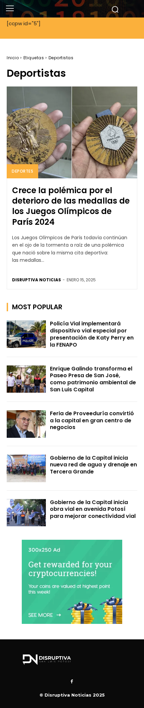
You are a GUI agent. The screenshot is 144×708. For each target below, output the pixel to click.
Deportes (22, 171)
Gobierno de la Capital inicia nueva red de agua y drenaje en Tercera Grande (93, 465)
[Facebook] (72, 682)
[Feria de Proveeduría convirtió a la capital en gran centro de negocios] (26, 424)
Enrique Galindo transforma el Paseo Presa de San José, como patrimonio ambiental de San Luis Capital (93, 379)
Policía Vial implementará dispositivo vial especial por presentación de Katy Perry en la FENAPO (92, 334)
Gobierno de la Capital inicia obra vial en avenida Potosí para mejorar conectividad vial (93, 509)
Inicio (13, 58)
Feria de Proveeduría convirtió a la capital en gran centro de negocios (92, 420)
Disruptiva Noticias (36, 280)
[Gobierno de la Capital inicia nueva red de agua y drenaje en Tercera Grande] (26, 468)
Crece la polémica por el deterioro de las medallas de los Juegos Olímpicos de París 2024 (71, 206)
